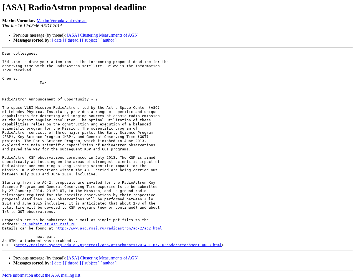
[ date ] (58, 40)
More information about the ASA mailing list (41, 275)
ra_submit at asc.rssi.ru (48, 224)
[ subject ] (90, 40)
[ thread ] (73, 40)
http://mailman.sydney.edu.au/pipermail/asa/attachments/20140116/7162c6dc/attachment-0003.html (119, 245)
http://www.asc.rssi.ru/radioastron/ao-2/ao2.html (108, 228)
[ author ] (108, 40)
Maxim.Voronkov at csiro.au (62, 20)
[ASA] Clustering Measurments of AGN (102, 35)
